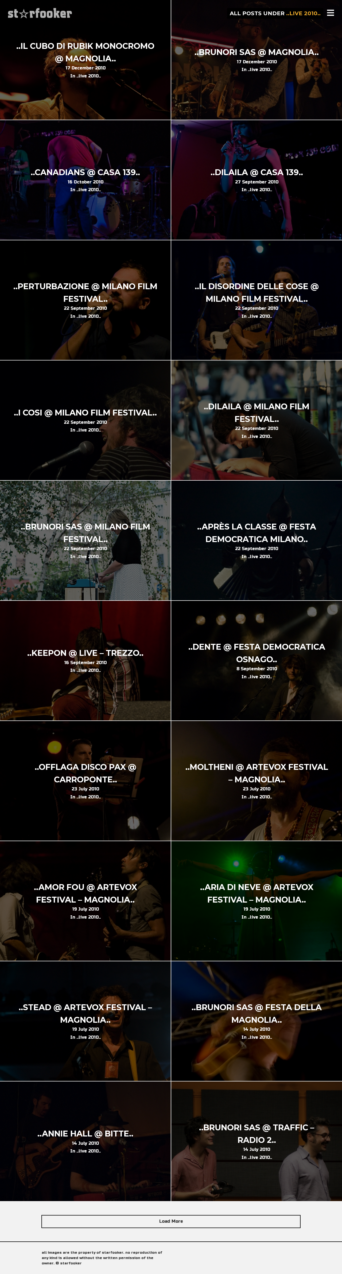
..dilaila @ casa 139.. (257, 172)
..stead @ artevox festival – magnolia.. (85, 1013)
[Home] (40, 13)
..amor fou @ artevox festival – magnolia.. (85, 893)
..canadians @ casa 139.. (85, 172)
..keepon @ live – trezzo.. (85, 653)
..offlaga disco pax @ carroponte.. (85, 773)
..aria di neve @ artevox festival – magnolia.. (256, 893)
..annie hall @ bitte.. (85, 1134)
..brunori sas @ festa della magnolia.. (257, 1013)
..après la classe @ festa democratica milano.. (256, 533)
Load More (171, 1221)
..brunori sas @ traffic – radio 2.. (256, 1134)
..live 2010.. (88, 76)
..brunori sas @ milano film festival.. (85, 533)
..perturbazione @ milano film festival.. (85, 292)
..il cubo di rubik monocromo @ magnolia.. (85, 52)
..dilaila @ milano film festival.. (256, 413)
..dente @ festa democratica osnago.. (256, 653)
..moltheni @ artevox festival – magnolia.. (256, 773)
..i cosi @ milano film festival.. (85, 413)
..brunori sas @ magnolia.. (257, 52)
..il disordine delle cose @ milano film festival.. (257, 292)
